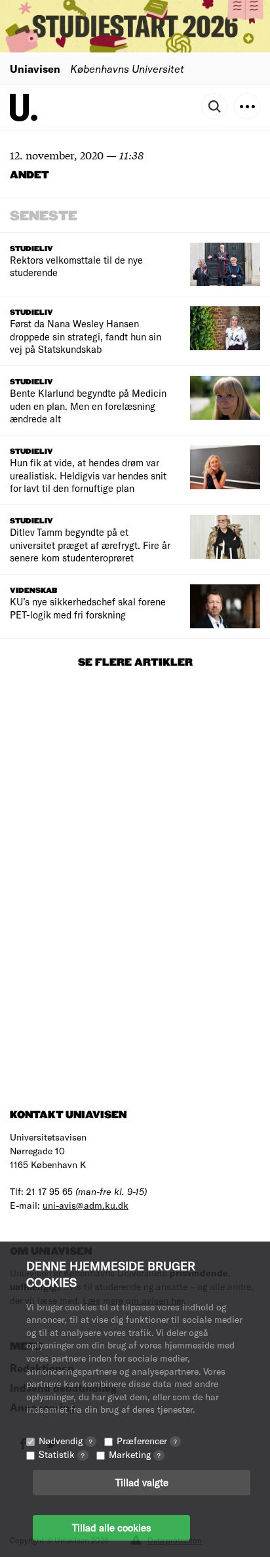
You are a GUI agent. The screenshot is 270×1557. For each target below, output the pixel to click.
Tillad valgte (141, 1482)
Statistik (62, 1454)
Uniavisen (35, 68)
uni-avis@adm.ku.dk (85, 1205)
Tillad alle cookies (111, 1527)
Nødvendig (65, 1440)
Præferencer (147, 1440)
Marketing (135, 1454)
